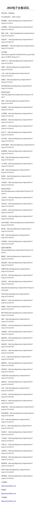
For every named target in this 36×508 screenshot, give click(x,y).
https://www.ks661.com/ (8, 486)
